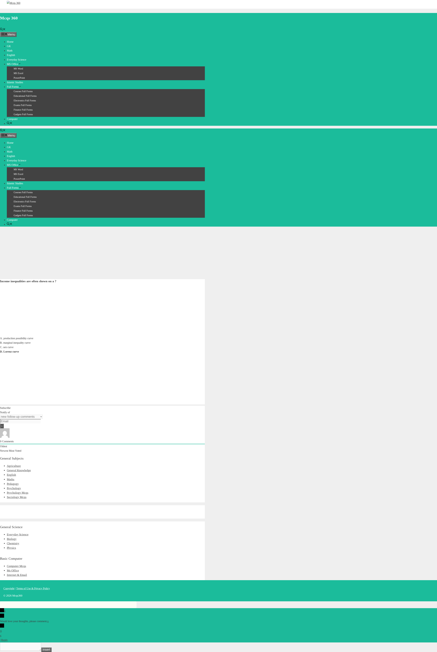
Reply (4, 640)
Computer (12, 119)
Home (10, 41)
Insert (46, 649)
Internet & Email (17, 575)
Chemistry (13, 543)
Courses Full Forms (23, 91)
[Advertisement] (102, 253)
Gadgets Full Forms (23, 114)
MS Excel (18, 73)
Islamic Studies (15, 82)
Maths (10, 479)
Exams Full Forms (23, 105)
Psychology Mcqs (17, 492)
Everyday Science (16, 59)
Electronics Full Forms (25, 100)
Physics (11, 547)
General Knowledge (19, 470)
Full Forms (13, 86)
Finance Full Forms (23, 110)
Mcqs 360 (9, 18)
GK (9, 46)
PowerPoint (19, 78)
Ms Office (13, 570)
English (11, 55)
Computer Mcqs (16, 566)
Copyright (8, 588)
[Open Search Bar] (2, 29)
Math (9, 50)
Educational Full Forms (25, 96)
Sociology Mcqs (16, 497)
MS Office (12, 64)
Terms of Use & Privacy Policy (33, 588)
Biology (12, 539)
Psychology (14, 488)
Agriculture (14, 466)
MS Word (18, 68)
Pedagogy (13, 483)
